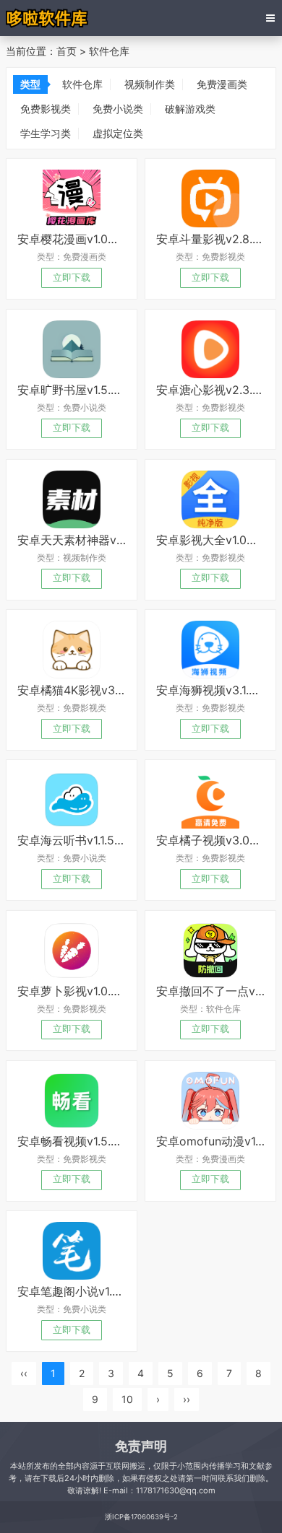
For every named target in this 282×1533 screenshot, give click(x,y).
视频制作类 (149, 84)
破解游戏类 (190, 108)
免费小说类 (118, 108)
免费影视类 (45, 108)
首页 (66, 51)
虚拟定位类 (118, 133)
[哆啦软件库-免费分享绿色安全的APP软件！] (48, 18)
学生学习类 (45, 133)
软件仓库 (109, 51)
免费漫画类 (222, 84)
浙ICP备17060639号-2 (141, 1517)
